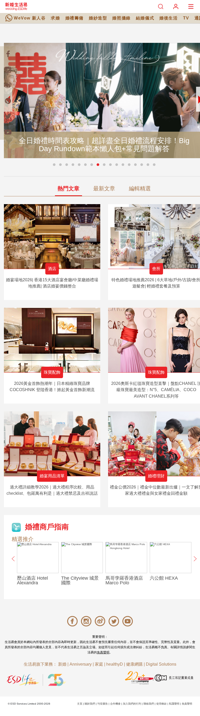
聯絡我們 (148, 703)
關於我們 (90, 703)
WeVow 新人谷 (30, 18)
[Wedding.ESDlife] (16, 6)
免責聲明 (103, 652)
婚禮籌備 (74, 18)
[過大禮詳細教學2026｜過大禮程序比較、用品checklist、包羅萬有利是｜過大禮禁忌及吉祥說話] (52, 443)
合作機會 (115, 703)
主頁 (79, 703)
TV (186, 18)
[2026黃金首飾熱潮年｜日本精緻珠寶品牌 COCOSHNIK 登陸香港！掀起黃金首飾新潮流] (52, 340)
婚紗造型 (98, 18)
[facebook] (8, 54)
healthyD (114, 664)
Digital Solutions (161, 664)
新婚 (62, 664)
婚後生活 (168, 18)
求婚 (55, 18)
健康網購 (134, 664)
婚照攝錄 (121, 18)
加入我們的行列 (132, 703)
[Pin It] (8, 101)
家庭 (99, 664)
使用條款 (161, 703)
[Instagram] (8, 69)
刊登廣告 (102, 703)
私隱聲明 (174, 703)
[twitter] (8, 116)
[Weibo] (8, 85)
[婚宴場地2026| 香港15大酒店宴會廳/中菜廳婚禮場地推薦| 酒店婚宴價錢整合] (52, 236)
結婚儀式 (145, 18)
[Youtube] (8, 132)
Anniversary (81, 664)
